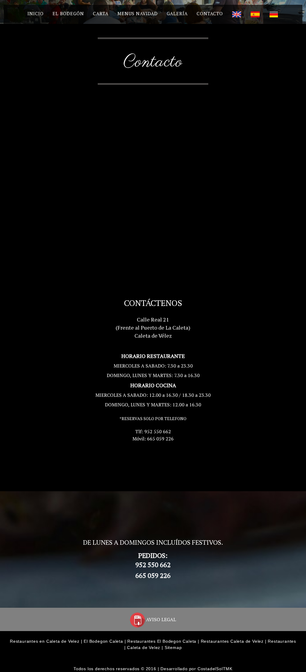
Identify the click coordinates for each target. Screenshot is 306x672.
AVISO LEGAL (160, 619)
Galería (177, 13)
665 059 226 (153, 575)
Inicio (35, 13)
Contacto (210, 13)
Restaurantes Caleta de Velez (232, 641)
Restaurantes (282, 641)
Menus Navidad (137, 13)
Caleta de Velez (143, 647)
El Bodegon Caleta (103, 641)
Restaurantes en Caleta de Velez (44, 641)
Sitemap (173, 647)
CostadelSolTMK (215, 668)
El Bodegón (68, 13)
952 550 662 (153, 564)
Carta (100, 13)
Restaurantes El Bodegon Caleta (161, 641)
